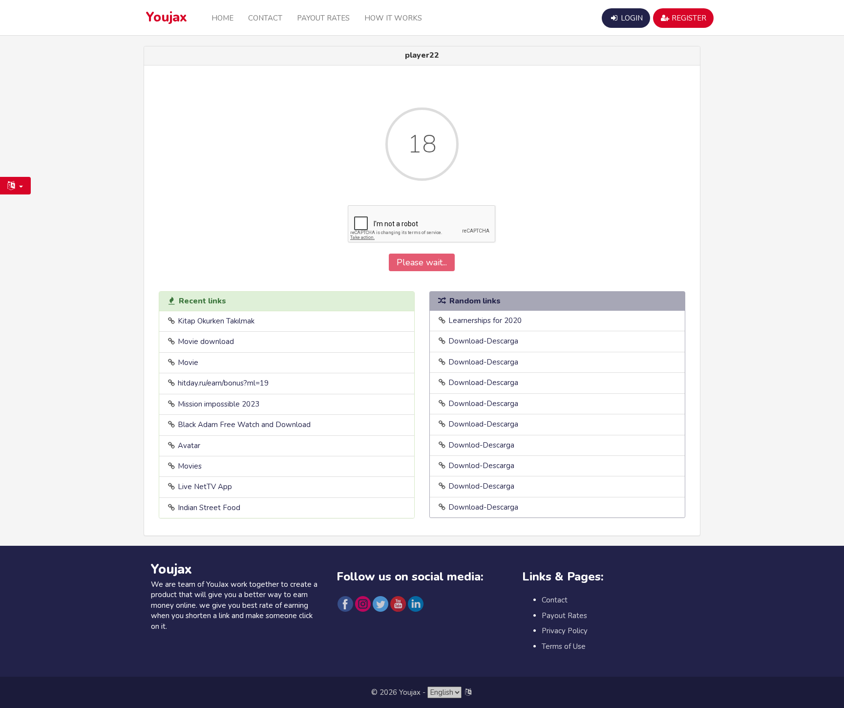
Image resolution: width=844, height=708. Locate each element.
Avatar (189, 446)
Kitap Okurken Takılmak (216, 321)
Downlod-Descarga (481, 445)
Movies (190, 466)
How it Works (393, 18)
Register (688, 18)
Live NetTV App (205, 487)
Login (631, 18)
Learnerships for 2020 (485, 320)
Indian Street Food (209, 508)
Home (222, 18)
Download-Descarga (483, 341)
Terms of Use (564, 646)
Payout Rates (323, 18)
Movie (188, 362)
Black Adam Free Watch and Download (244, 424)
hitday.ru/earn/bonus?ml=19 (223, 383)
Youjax (166, 17)
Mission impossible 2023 (218, 404)
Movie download (206, 341)
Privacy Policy (565, 631)
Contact (265, 18)
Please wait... (422, 262)
